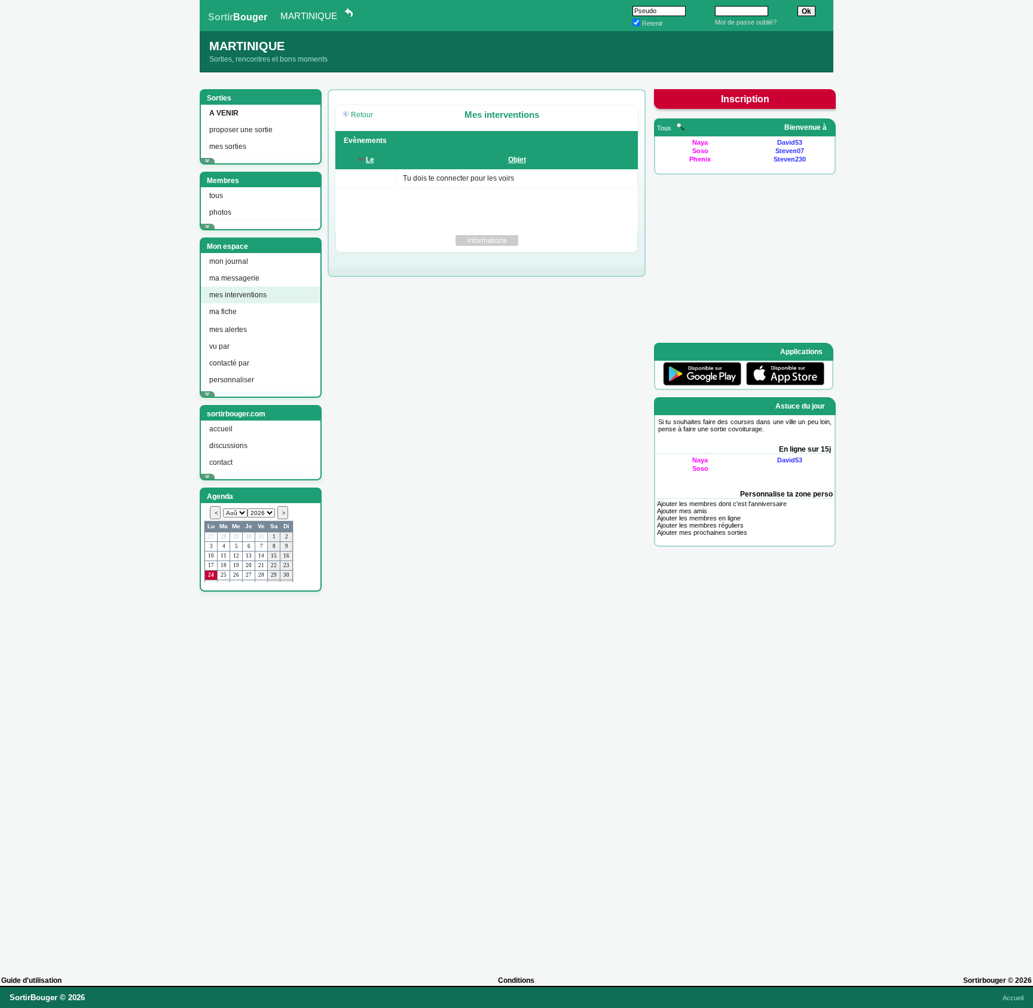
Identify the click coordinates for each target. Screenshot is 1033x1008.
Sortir (237, 17)
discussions (228, 445)
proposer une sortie (241, 130)
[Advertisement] (259, 778)
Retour (362, 115)
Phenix (700, 159)
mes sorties (227, 146)
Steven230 (790, 159)
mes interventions (238, 295)
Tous (665, 128)
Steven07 (789, 150)
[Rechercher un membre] (680, 128)
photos (220, 212)
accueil (221, 429)
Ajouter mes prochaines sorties (702, 532)
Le (370, 160)
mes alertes (228, 329)
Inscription (745, 99)
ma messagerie (234, 278)
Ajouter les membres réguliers (700, 525)
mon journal (228, 261)
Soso (700, 150)
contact (221, 462)
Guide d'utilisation (31, 980)
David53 (789, 142)
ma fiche (223, 311)
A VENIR (224, 113)
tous (216, 195)
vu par (219, 346)
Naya (700, 142)
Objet (517, 160)
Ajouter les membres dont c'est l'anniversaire (722, 503)
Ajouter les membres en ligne (699, 518)
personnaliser (231, 380)
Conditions (516, 980)
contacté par (229, 363)
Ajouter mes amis (682, 510)
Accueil (1013, 997)
